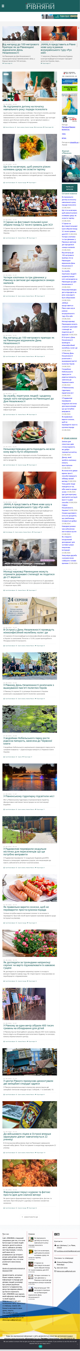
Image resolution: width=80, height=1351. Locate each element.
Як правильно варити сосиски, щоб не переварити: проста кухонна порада (26, 908)
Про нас (37, 1338)
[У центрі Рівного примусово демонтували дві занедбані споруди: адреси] (29, 1061)
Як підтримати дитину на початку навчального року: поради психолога (25, 108)
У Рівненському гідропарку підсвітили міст (28, 796)
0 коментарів (39, 127)
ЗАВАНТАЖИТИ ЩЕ (31, 1217)
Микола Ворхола (9, 127)
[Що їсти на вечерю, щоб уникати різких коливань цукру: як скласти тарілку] (29, 147)
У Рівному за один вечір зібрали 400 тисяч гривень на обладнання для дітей (28, 1027)
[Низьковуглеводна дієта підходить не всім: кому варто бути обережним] (29, 432)
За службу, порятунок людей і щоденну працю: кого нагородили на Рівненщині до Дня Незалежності (28, 398)
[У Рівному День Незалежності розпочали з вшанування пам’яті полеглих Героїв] (29, 666)
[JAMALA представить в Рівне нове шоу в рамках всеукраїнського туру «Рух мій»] (29, 485)
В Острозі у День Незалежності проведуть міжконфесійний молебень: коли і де (28, 631)
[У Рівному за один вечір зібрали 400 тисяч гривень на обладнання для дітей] (24, 1004)
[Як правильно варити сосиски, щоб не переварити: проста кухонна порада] (29, 888)
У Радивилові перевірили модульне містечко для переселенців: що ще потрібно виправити (24, 851)
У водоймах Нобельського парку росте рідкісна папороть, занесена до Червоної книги (27, 741)
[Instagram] (58, 1234)
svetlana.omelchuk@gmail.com (68, 1251)
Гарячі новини (20, 127)
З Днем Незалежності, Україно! (67, 507)
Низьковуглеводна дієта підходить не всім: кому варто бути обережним (29, 450)
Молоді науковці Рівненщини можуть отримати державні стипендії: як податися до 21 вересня (29, 574)
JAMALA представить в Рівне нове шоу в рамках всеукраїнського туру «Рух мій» (27, 505)
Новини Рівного (22, 238)
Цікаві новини (70, 438)
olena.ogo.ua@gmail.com (66, 1271)
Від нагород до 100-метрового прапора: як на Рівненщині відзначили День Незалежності (28, 340)
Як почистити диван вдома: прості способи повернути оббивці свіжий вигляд (69, 476)
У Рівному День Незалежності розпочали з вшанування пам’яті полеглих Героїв (28, 686)
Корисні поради (29, 127)
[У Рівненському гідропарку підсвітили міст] (29, 777)
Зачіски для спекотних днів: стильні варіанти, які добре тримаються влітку (69, 447)
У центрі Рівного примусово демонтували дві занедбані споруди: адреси (28, 1082)
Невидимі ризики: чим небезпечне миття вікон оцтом (69, 528)
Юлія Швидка (8, 532)
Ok (40, 1346)
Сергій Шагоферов (10, 182)
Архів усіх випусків (69, 188)
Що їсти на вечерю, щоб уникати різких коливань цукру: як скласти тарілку (26, 168)
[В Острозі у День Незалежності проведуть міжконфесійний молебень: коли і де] (29, 610)
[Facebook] (55, 1234)
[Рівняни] (40, 6)
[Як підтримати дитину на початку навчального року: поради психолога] (29, 86)
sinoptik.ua (74, 142)
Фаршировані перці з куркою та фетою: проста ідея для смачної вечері (26, 1193)
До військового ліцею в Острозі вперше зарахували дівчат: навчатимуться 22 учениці (27, 1136)
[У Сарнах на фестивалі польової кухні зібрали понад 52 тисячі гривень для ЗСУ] (29, 203)
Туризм (20, 756)
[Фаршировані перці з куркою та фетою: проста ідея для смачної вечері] (29, 1173)
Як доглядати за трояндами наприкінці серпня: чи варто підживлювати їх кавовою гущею (29, 965)
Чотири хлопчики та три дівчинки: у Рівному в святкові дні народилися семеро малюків (27, 48)
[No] (77, 1344)
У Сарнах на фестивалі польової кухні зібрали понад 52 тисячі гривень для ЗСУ (28, 223)
